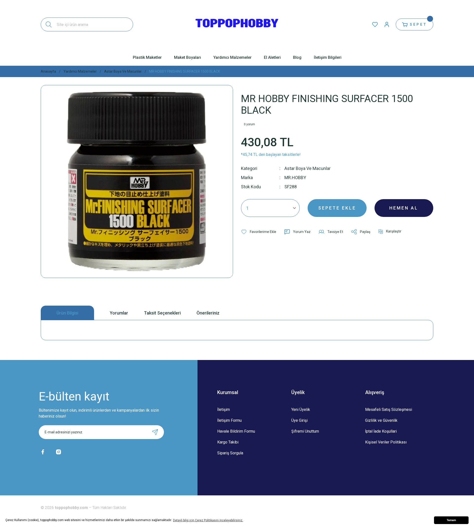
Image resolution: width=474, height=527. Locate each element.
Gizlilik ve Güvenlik (381, 420)
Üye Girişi (299, 420)
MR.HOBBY (295, 177)
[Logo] (237, 24)
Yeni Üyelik (300, 409)
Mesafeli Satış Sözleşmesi (388, 409)
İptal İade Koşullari (381, 431)
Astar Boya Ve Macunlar (307, 168)
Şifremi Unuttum (305, 431)
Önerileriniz (208, 313)
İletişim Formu (229, 420)
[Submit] (155, 432)
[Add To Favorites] (258, 232)
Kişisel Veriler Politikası (386, 442)
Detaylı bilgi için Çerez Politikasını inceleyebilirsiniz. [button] (208, 520)
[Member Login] (387, 24)
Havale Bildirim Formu (236, 431)
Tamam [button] (451, 520)
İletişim (223, 409)
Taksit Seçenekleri (162, 313)
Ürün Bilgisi (67, 313)
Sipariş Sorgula (230, 453)
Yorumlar (119, 313)
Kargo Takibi (227, 442)
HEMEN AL (403, 208)
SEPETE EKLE (337, 208)
